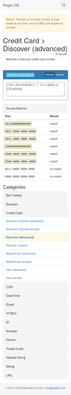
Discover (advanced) (20, 237)
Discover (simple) (17, 245)
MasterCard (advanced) (21, 253)
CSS (9, 287)
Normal (50, 74)
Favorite (62, 54)
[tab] (35, 195)
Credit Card (14, 213)
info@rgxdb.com (55, 388)
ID (7, 322)
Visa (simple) (14, 278)
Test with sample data (19, 75)
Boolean (12, 204)
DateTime (13, 295)
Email (10, 304)
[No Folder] (14, 195)
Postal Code (14, 348)
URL (9, 375)
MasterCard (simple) (19, 262)
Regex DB (11, 5)
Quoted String (15, 357)
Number (11, 331)
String (10, 366)
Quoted (60, 74)
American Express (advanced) (25, 221)
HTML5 (11, 313)
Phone (10, 339)
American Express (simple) (23, 229)
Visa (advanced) (16, 270)
